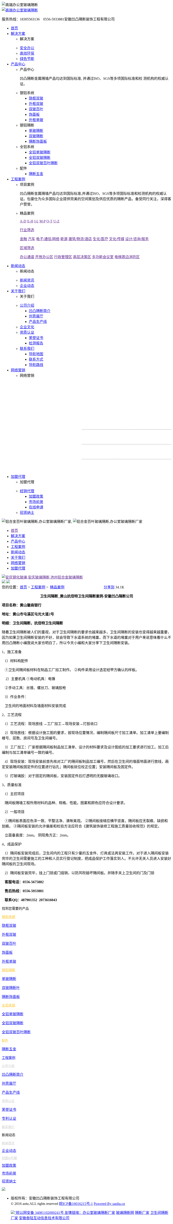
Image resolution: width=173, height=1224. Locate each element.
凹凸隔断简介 (39, 311)
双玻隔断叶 (11, 988)
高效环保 (27, 53)
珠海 (142, 418)
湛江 (108, 418)
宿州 (113, 454)
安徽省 (86, 448)
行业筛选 (27, 230)
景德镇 (159, 463)
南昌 (100, 463)
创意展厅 (36, 316)
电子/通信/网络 (47, 239)
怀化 (108, 433)
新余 (105, 469)
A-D (23, 221)
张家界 (101, 439)
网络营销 (18, 370)
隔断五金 (36, 174)
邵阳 (133, 433)
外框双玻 (36, 104)
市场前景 (36, 502)
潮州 (100, 425)
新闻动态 (18, 266)
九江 (108, 463)
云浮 (166, 418)
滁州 (122, 454)
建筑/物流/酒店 (80, 239)
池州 (147, 454)
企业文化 (27, 327)
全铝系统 (8, 1005)
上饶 (125, 463)
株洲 (111, 439)
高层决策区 (82, 257)
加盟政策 (36, 496)
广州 (117, 425)
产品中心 (18, 64)
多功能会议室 (103, 257)
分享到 (109, 587)
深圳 (125, 425)
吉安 (150, 463)
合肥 (100, 448)
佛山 (100, 418)
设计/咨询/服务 (137, 239)
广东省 (86, 418)
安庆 (108, 448)
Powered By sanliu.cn (109, 1204)
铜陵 (161, 448)
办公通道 (27, 257)
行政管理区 (63, 257)
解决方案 (18, 33)
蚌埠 (117, 448)
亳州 (163, 454)
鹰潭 (113, 469)
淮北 (153, 448)
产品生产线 (38, 322)
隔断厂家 (142, 1213)
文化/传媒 (116, 239)
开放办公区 (44, 257)
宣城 (138, 454)
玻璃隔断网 (125, 1213)
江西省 (86, 462)
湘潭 (142, 433)
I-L (36, 221)
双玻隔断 (36, 136)
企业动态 (27, 286)
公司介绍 (27, 305)
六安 (130, 454)
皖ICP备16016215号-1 (76, 1204)
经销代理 (27, 491)
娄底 (125, 433)
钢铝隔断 (8, 970)
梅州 (133, 418)
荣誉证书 (36, 338)
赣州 (117, 463)
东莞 (133, 425)
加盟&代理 (9, 1158)
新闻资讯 (27, 280)
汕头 (117, 418)
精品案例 (57, 587)
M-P (42, 221)
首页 (14, 28)
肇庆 (150, 418)
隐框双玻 (36, 98)
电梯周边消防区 (127, 257)
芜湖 (125, 448)
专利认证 (9, 1118)
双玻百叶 (36, 109)
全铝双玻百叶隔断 (43, 163)
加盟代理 (18, 477)
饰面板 (34, 114)
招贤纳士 (27, 512)
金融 (23, 239)
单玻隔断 (36, 131)
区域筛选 (27, 248)
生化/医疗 (100, 239)
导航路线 (36, 365)
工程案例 (18, 179)
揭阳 (108, 425)
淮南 (133, 448)
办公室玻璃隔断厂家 (99, 1213)
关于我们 (18, 291)
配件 (5, 1040)
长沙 (119, 439)
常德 (100, 433)
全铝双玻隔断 (39, 158)
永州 (158, 433)
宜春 (142, 463)
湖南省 (86, 433)
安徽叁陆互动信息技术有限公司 (44, 1218)
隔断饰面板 (38, 141)
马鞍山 (143, 448)
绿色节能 (27, 59)
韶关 (125, 418)
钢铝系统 (8, 917)
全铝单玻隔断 (39, 152)
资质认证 (27, 332)
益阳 (150, 433)
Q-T (49, 221)
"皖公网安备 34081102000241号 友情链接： (48, 1213)
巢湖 (155, 454)
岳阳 (166, 433)
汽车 (31, 239)
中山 (149, 425)
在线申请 (36, 507)
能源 (64, 239)
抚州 (133, 463)
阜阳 (105, 454)
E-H (30, 221)
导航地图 (36, 354)
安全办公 (27, 48)
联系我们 (27, 348)
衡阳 (117, 433)
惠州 (142, 425)
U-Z (56, 221)
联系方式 (36, 359)
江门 (158, 418)
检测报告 (36, 343)
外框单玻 (36, 120)
